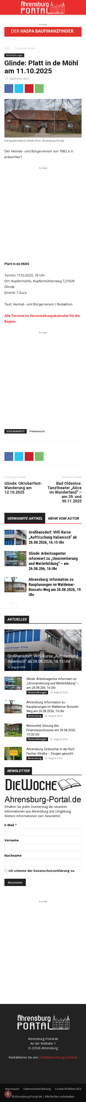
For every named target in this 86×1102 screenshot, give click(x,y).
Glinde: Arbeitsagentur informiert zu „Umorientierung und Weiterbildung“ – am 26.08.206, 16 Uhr (52, 683)
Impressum (12, 1089)
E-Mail (10, 825)
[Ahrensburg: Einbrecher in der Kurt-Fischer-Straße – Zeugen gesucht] (13, 753)
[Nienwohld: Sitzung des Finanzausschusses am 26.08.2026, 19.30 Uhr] (13, 730)
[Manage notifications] (7, 1094)
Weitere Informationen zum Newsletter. (32, 816)
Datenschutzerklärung (37, 1089)
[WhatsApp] (39, 88)
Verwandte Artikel (25, 518)
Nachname (13, 855)
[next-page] (14, 606)
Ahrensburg (34, 715)
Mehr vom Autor (63, 518)
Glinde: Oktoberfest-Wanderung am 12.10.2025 (23, 487)
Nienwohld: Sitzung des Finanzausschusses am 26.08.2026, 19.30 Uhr (51, 730)
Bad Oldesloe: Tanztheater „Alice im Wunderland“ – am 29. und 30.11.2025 (64, 492)
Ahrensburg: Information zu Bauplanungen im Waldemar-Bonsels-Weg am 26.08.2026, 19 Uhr (52, 707)
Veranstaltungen (25, 48)
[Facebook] (8, 88)
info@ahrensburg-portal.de (58, 1057)
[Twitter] (19, 88)
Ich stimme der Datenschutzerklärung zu (41, 871)
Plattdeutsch (37, 431)
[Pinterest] (29, 88)
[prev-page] (7, 606)
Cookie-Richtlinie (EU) (68, 1089)
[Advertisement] (43, 213)
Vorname (11, 840)
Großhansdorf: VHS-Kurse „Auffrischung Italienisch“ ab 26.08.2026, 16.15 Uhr (53, 537)
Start (7, 48)
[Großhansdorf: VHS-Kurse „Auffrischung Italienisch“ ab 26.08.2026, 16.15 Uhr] (15, 537)
